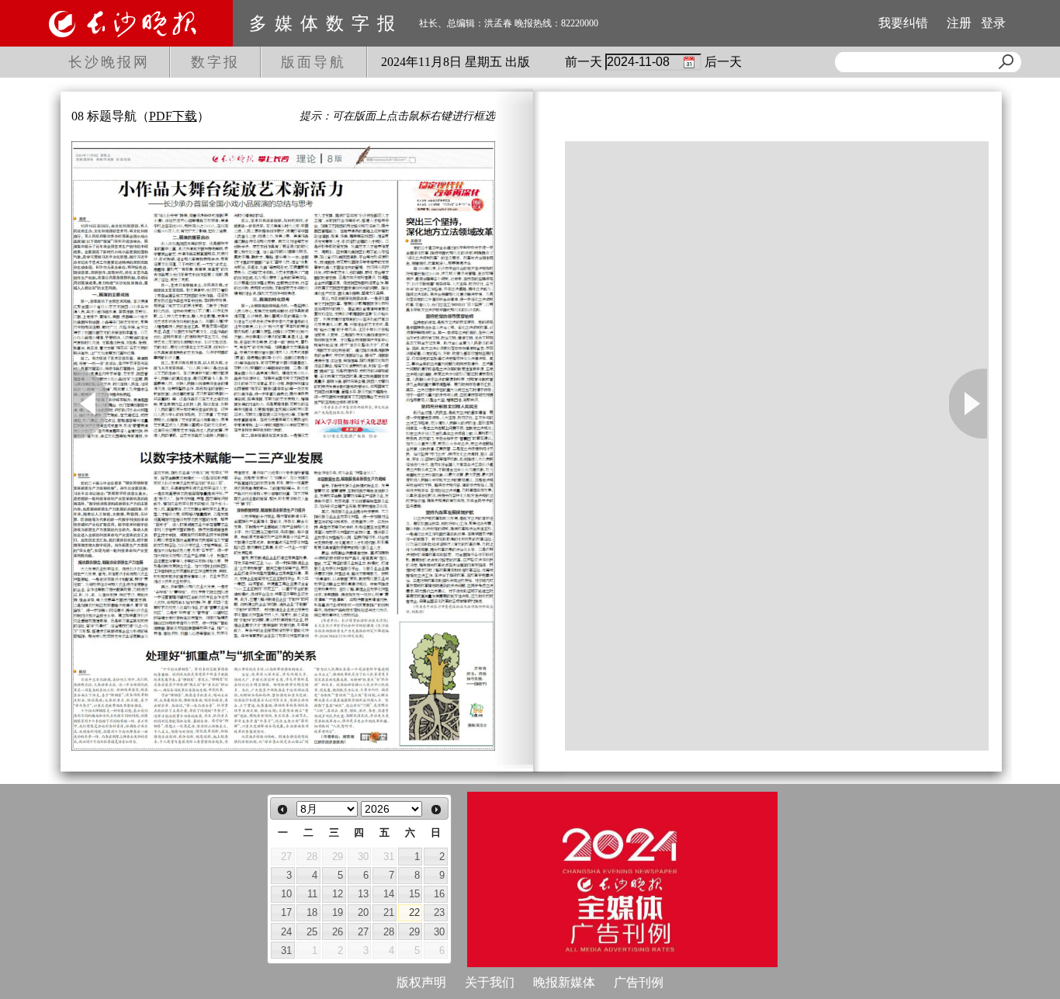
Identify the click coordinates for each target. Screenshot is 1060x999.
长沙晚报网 (109, 62)
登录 (993, 22)
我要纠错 (903, 22)
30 (439, 932)
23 (439, 912)
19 (337, 912)
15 (414, 894)
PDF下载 (173, 116)
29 (414, 932)
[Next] (436, 810)
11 (312, 894)
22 (414, 912)
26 (337, 932)
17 (286, 912)
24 (286, 932)
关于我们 (489, 982)
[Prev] (282, 810)
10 (286, 894)
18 (312, 912)
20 (363, 912)
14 (388, 894)
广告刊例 (638, 982)
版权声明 (421, 982)
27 (363, 932)
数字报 (215, 62)
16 (439, 894)
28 (388, 932)
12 (337, 894)
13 (363, 894)
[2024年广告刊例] (622, 879)
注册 (959, 22)
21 (388, 912)
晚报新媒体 (564, 982)
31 (286, 950)
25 (312, 932)
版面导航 (313, 62)
